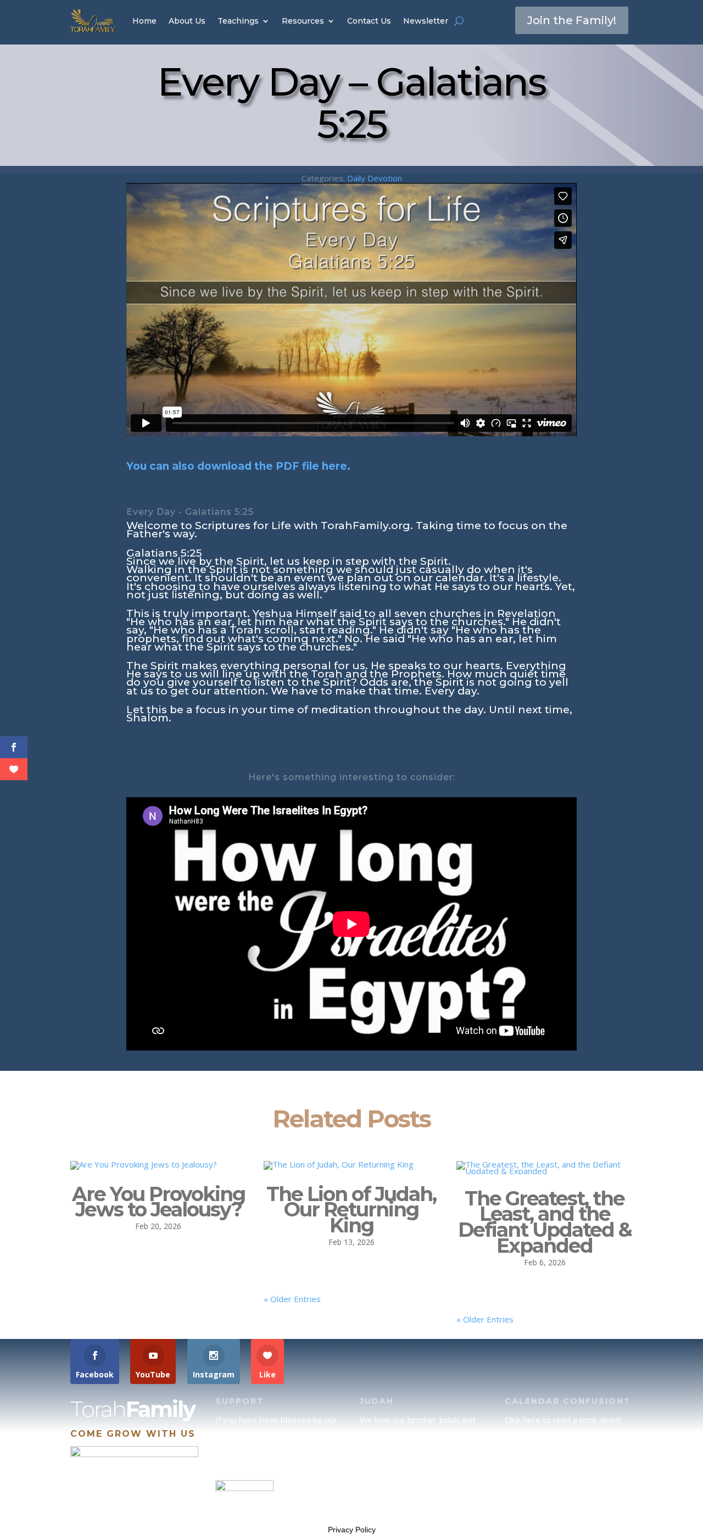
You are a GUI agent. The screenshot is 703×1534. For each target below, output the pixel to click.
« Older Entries (292, 1298)
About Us (187, 21)
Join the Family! (571, 20)
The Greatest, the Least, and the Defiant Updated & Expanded (545, 1222)
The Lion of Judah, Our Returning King (351, 1210)
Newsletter (425, 21)
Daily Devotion (374, 178)
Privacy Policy (352, 1529)
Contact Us (369, 21)
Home (144, 21)
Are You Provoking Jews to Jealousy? (158, 1202)
